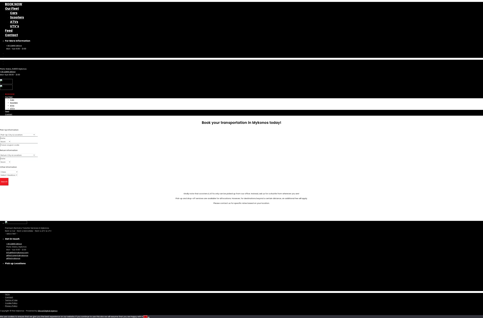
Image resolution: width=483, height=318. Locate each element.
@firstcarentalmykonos (17, 255)
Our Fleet (12, 8)
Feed (9, 30)
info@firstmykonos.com (17, 252)
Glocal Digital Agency (47, 310)
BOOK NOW (13, 4)
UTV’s (14, 26)
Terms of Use (11, 300)
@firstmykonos (13, 258)
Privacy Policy (11, 306)
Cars (13, 13)
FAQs (7, 294)
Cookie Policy (11, 303)
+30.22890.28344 (7, 71)
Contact (11, 35)
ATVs (14, 22)
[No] (149, 317)
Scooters (17, 17)
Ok (145, 317)
